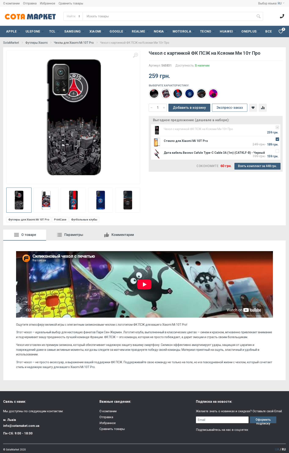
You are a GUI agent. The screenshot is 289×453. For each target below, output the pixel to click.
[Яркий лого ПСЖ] (211, 91)
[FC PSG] (152, 91)
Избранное (47, 3)
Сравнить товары (71, 3)
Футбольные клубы (84, 219)
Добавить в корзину (189, 108)
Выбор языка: (270, 3)
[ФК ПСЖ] (199, 91)
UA (277, 449)
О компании (11, 3)
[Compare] (263, 108)
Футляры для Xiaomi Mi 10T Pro (28, 219)
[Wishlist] (253, 108)
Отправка (30, 3)
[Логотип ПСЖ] (187, 91)
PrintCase (60, 219)
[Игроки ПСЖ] (164, 91)
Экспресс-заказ (229, 108)
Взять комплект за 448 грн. (257, 166)
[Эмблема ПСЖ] (175, 91)
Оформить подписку (263, 420)
